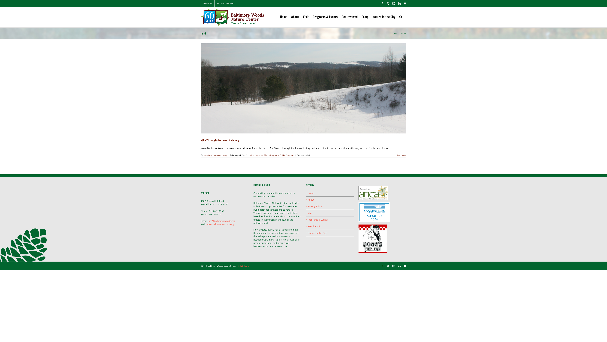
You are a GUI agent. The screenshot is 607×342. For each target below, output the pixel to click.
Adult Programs (256, 155)
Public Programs (287, 155)
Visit (310, 213)
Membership (314, 226)
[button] (400, 16)
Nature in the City (317, 232)
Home (311, 193)
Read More (401, 155)
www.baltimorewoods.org (220, 224)
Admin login (243, 266)
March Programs (271, 155)
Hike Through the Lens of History (220, 140)
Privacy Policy (315, 206)
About (311, 199)
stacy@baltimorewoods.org (215, 155)
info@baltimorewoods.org (221, 220)
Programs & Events (318, 219)
